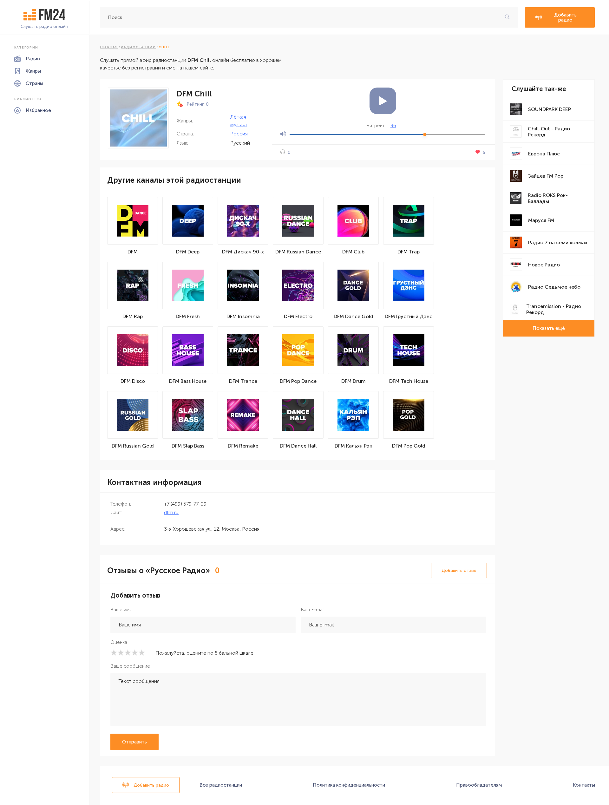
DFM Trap (408, 252)
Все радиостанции (221, 785)
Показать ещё (549, 328)
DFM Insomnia (243, 316)
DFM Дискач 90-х (243, 252)
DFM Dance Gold (353, 316)
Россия (239, 134)
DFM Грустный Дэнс (408, 316)
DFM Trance (243, 381)
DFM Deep (188, 252)
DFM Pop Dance (298, 381)
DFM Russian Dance (298, 252)
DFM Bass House (187, 381)
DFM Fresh (188, 316)
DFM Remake (243, 446)
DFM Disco (133, 381)
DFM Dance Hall (298, 446)
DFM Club (353, 252)
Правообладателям (479, 785)
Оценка (118, 642)
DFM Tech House (408, 381)
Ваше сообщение (130, 666)
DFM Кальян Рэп (353, 446)
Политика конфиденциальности (349, 785)
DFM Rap (132, 316)
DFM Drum (353, 381)
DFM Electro (298, 316)
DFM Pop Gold (408, 446)
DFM (133, 252)
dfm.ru (171, 512)
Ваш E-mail (312, 609)
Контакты (584, 785)
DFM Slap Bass (188, 446)
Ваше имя (121, 609)
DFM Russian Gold (133, 446)
